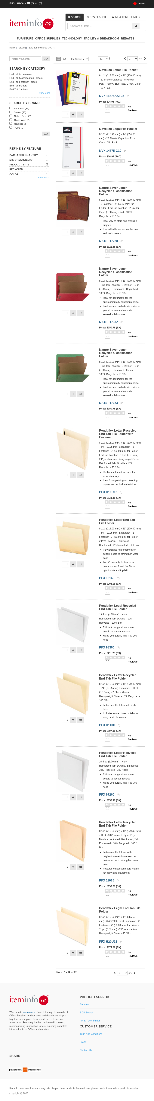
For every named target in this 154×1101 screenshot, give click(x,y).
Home (141, 3)
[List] (58, 59)
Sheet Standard (20, 159)
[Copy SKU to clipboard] (128, 96)
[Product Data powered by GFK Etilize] (25, 1070)
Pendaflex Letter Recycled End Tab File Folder (118, 677)
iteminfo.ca (29, 1012)
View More (44, 93)
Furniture (25, 38)
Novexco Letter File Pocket (118, 69)
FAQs (83, 1042)
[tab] (74, 17)
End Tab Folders (18, 85)
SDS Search (86, 1012)
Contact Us (86, 1050)
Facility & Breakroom (101, 38)
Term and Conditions (91, 1034)
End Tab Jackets (18, 89)
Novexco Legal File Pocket (118, 128)
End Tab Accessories (20, 74)
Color (13, 174)
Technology (72, 38)
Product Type (19, 164)
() (32, 3)
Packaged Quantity (23, 154)
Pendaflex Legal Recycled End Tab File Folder (117, 607)
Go (46, 134)
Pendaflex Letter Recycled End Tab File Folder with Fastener (118, 434)
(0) (39, 3)
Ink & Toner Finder (90, 1020)
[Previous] (125, 58)
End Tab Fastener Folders (23, 81)
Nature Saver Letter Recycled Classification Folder (116, 191)
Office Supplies (47, 38)
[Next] (145, 58)
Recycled (16, 169)
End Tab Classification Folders (26, 78)
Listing (22, 47)
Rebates (127, 38)
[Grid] (64, 59)
